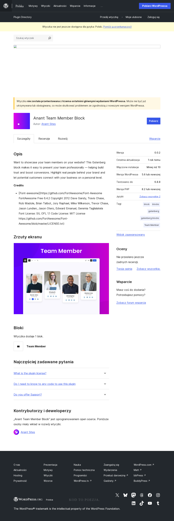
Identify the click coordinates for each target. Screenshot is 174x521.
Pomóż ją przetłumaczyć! (117, 26)
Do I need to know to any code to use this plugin (45, 384)
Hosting (18, 475)
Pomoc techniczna (84, 470)
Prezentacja (50, 464)
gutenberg (153, 211)
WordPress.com (144, 464)
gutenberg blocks (150, 218)
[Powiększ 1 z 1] (104, 247)
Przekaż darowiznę (116, 475)
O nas (17, 464)
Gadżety (110, 480)
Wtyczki (48, 475)
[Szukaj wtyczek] (49, 38)
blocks (155, 204)
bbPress (140, 475)
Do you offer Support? (28, 394)
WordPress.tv (83, 480)
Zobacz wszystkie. (148, 268)
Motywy (48, 470)
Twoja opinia (124, 268)
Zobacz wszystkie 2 (150, 196)
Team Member (151, 225)
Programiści (80, 475)
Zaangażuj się (111, 464)
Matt (138, 470)
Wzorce (48, 480)
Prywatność (20, 480)
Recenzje (44, 138)
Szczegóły (23, 138)
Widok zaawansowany (130, 234)
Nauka (77, 464)
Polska (49, 499)
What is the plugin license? (30, 373)
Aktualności (20, 470)
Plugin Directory (23, 17)
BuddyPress (142, 480)
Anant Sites (48, 124)
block (147, 204)
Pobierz (153, 121)
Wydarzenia (110, 470)
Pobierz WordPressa (154, 5)
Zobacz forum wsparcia (131, 302)
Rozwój (62, 138)
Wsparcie (154, 138)
